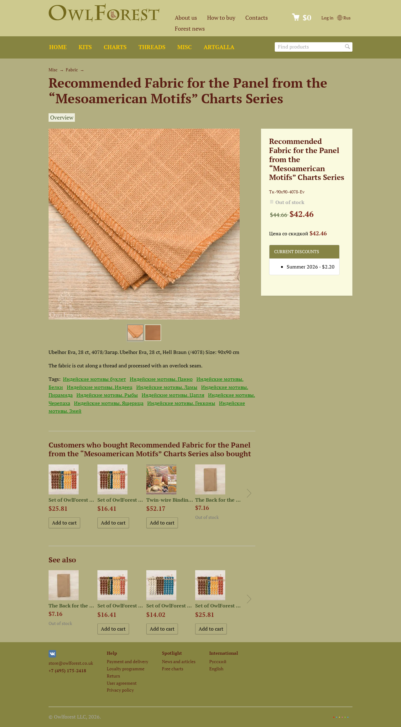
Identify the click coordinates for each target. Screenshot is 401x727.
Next (249, 493)
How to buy (221, 17)
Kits (85, 47)
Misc (184, 47)
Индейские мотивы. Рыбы (107, 395)
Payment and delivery (127, 661)
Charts (115, 47)
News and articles (178, 661)
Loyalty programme (125, 669)
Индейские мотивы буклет (94, 379)
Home (58, 47)
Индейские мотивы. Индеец (100, 387)
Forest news (190, 28)
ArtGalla (219, 47)
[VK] (52, 656)
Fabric (72, 70)
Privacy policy (120, 690)
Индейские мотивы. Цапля (173, 395)
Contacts (256, 17)
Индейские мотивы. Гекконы (181, 403)
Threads (151, 47)
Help (112, 653)
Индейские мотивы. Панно (161, 379)
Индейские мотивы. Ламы (166, 387)
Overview (61, 117)
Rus (346, 18)
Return (113, 676)
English (216, 669)
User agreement (122, 683)
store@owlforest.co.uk (71, 663)
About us (186, 17)
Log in (327, 18)
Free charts (172, 669)
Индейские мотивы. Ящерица (108, 403)
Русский (218, 661)
